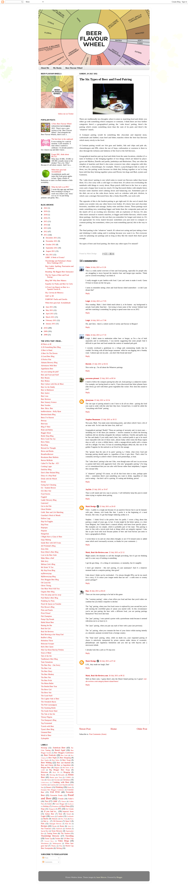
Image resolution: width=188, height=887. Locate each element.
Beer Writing (46, 762)
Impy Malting (46, 540)
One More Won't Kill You (50, 589)
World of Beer (46, 735)
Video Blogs (63, 841)
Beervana (44, 424)
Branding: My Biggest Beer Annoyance (59, 272)
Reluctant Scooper (47, 644)
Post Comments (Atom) (97, 734)
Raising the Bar (46, 625)
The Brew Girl (46, 689)
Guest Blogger (59, 804)
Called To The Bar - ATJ (50, 463)
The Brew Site (46, 693)
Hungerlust (45, 534)
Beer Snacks (45, 760)
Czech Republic (63, 785)
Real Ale (68, 824)
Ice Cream (70, 809)
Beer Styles (55, 760)
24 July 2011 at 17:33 (98, 335)
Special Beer (45, 831)
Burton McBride (47, 460)
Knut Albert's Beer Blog (49, 552)
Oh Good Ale (46, 583)
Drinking (59, 787)
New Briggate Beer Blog (50, 580)
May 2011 (49, 310)
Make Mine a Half (47, 558)
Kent (60, 814)
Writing (59, 848)
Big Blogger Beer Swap (59, 770)
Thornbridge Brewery (50, 836)
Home (114, 729)
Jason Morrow (101, 877)
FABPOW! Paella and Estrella (56, 299)
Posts (46, 858)
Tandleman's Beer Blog (49, 659)
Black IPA (56, 772)
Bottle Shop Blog (47, 436)
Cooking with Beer (61, 782)
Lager (43, 816)
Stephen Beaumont (93, 419)
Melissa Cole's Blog (48, 564)
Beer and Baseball (63, 763)
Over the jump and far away (51, 595)
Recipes (44, 826)
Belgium (56, 768)
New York (64, 819)
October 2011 (51, 245)
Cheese (49, 780)
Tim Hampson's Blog (48, 720)
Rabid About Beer (47, 622)
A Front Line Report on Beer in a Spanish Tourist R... (57, 288)
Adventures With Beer (49, 366)
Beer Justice (45, 393)
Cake (42, 780)
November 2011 (52, 241)
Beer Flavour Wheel (73, 68)
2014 (46, 225)
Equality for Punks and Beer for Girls (59, 284)
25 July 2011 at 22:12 (116, 552)
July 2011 (49, 255)
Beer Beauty (45, 378)
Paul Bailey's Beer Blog (49, 598)
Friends (61, 799)
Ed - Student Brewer (48, 488)
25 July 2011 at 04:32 (100, 364)
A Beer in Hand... (47, 350)
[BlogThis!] (106, 254)
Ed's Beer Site (46, 491)
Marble (45, 819)
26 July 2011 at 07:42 (107, 661)
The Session (65, 833)
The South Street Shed (49, 711)
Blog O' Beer (45, 427)
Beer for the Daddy (48, 387)
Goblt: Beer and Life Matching (52, 512)
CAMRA (68, 777)
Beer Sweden (45, 405)
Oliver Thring (46, 586)
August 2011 (50, 251)
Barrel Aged (60, 750)
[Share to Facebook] (110, 254)
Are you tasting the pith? (50, 372)
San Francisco (46, 829)
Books (43, 775)
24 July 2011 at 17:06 (98, 320)
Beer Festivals (50, 755)
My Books (57, 68)
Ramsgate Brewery (55, 824)
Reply (88, 293)
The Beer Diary (46, 671)
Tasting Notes (52, 833)
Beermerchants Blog (48, 414)
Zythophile (45, 738)
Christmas (66, 780)
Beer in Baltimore (47, 390)
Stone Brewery (57, 831)
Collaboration (45, 782)
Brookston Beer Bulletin (49, 457)
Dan (87, 591)
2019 (46, 211)
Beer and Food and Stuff (50, 375)
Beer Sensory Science (49, 402)
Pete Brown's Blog (47, 607)
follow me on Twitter (66, 114)
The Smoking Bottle (48, 708)
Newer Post (85, 729)
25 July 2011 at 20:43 (107, 506)
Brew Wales (45, 442)
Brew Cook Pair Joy (48, 439)
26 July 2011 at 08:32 (116, 676)
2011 (46, 235)
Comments (48, 862)
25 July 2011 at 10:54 (102, 400)
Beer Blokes (45, 381)
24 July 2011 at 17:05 (98, 301)
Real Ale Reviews (47, 632)
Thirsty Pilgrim (46, 717)
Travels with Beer (47, 726)
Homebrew (55, 806)
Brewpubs (61, 775)
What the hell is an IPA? (60, 187)
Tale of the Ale (46, 656)
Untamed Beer (46, 732)
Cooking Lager (46, 466)
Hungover (52, 809)
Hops (43, 809)
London (60, 816)
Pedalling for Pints (47, 601)
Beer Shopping (65, 758)
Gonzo (49, 804)
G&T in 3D (49, 296)
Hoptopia (44, 528)
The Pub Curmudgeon (49, 705)
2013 (46, 228)
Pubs (42, 824)
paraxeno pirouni (92, 378)
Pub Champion (46, 616)
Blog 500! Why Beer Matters (55, 281)
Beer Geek (64, 755)
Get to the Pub (46, 506)
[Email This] (103, 254)
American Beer (59, 748)
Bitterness (44, 772)
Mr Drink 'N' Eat (47, 567)
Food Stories (45, 494)
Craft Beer (44, 785)
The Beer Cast (46, 668)
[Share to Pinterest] (113, 254)
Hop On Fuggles (47, 521)
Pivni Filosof (45, 613)
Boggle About (46, 433)
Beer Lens (44, 396)
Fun (46, 801)
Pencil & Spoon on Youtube (51, 604)
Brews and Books (47, 451)
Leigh (88, 301)
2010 (46, 328)
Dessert (48, 787)
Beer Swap (66, 760)
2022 (46, 208)
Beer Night (52, 758)
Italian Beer (49, 814)
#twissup (44, 748)
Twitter (57, 839)
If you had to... (50, 811)
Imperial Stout (68, 811)
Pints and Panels (47, 610)
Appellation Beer (47, 369)
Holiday (46, 806)
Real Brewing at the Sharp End (52, 634)
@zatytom (89, 400)
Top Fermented (46, 723)
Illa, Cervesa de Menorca (54, 293)
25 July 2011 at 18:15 (109, 419)
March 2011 (50, 317)
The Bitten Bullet (47, 683)
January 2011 (51, 324)
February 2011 (51, 320)
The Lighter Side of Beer (50, 699)
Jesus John (44, 549)
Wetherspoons (57, 843)
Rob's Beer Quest (47, 647)
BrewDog (44, 445)
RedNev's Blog (46, 638)
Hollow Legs (45, 518)
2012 (46, 232)
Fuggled (44, 497)
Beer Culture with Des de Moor (52, 384)
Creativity (53, 785)
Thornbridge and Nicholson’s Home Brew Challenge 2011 (58, 262)
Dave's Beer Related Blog (50, 473)
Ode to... (46, 821)
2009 (46, 331)
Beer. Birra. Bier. (47, 408)
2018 (46, 215)
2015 (46, 221)
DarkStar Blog (46, 470)
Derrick (88, 364)
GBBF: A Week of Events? (55, 257)
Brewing (52, 775)
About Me (45, 68)
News (72, 819)
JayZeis (88, 489)
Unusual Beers (49, 841)
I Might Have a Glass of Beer (51, 537)
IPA (59, 809)
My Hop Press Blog (48, 570)
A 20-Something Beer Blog (51, 347)
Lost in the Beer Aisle (49, 555)
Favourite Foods (56, 795)
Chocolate (57, 780)
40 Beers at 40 (46, 344)
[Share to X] (108, 254)
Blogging (66, 772)
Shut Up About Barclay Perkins (52, 650)
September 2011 (52, 248)
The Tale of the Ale (48, 714)
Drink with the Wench (49, 479)
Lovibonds (70, 816)
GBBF (55, 801)
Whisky (53, 846)
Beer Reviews (46, 399)
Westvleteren (45, 843)
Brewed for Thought (48, 448)
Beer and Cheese (47, 765)
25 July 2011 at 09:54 (107, 378)
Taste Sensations (47, 662)
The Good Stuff (46, 696)
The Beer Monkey (47, 674)
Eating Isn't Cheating (48, 485)
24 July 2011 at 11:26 (98, 267)
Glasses (63, 801)
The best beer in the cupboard (62, 139)
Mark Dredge (91, 506)
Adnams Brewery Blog (49, 363)
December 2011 (52, 238)
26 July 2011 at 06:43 (97, 591)
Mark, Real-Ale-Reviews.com (97, 552)
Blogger (119, 877)
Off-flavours (57, 821)
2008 (46, 335)
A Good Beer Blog (47, 356)
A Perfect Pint (46, 359)
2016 (46, 218)
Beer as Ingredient (64, 765)
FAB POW (55, 792)
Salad (69, 826)
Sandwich (59, 829)
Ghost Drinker (46, 509)
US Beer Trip (69, 839)
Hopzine (44, 531)
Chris (88, 267)
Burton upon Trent (56, 777)
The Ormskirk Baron (48, 702)
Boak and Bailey (47, 430)
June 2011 (49, 307)
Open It (68, 821)
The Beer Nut (46, 677)
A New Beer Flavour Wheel (61, 124)
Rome (62, 826)
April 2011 (50, 314)
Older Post (142, 729)
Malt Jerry (44, 561)
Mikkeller (55, 819)
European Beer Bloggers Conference (52, 790)
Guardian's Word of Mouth (50, 515)
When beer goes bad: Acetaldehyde (59, 171)
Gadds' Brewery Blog (48, 500)
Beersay (44, 421)
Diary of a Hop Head (48, 476)
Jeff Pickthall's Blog (48, 546)
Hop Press (44, 525)
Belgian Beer (46, 768)
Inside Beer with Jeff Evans (51, 543)
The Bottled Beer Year (49, 686)
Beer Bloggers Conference (64, 753)
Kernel (69, 814)
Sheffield (68, 829)
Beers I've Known (47, 418)
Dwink (43, 482)
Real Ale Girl (46, 628)
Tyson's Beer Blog (47, 729)
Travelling (69, 836)
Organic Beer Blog (47, 592)
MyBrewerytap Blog (48, 577)
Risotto (54, 826)
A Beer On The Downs (49, 353)
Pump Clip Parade (47, 619)
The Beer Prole (46, 680)
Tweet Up (48, 839)
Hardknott (71, 804)
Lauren (52, 816)
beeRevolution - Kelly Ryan (51, 411)
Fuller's (71, 799)
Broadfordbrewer (47, 454)
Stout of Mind (46, 653)
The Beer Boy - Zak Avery (50, 665)
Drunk (69, 787)
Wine (60, 846)
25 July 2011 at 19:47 (100, 489)
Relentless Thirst (47, 641)
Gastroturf (44, 503)
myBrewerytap (46, 573)
